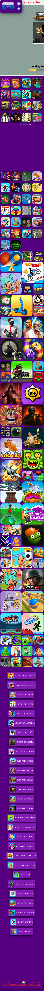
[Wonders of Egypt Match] (37, 215)
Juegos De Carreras (25, 723)
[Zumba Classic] (16, 110)
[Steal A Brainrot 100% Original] (5, 87)
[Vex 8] (5, 226)
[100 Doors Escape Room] (37, 98)
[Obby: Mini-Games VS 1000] (26, 87)
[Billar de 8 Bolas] (26, 237)
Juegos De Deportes (25, 714)
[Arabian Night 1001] (5, 98)
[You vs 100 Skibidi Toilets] (26, 98)
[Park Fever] (37, 121)
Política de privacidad (17, 985)
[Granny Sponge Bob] (5, 121)
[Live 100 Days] (5, 110)
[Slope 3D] (16, 249)
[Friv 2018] (19, 5)
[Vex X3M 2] (5, 215)
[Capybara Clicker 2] (37, 180)
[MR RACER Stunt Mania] (37, 226)
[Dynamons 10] (37, 192)
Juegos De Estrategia (25, 676)
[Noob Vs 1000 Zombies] (16, 98)
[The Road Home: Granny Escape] (26, 226)
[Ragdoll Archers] (37, 237)
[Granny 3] (16, 180)
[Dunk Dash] (16, 226)
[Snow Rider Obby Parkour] (5, 192)
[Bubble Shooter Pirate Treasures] (26, 110)
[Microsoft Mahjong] (26, 192)
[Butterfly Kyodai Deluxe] (26, 215)
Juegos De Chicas (25, 695)
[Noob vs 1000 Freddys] (37, 87)
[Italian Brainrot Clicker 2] (26, 203)
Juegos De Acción (25, 732)
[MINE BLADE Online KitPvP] (37, 110)
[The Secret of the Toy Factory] (16, 121)
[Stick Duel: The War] (5, 180)
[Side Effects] (26, 180)
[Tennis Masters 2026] (5, 237)
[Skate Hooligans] (16, 237)
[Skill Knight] (5, 203)
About (4, 985)
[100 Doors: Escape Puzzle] (16, 87)
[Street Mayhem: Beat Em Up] (16, 203)
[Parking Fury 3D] (37, 203)
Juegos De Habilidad (25, 685)
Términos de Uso (34, 985)
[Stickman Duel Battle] (16, 192)
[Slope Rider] (5, 249)
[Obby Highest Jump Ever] (16, 215)
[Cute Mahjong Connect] (26, 121)
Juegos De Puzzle (25, 704)
